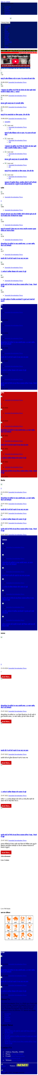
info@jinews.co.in (17, 1056)
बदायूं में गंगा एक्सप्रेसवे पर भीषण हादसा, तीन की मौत (15, 114)
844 (10, 178)
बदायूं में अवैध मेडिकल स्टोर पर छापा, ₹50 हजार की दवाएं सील (18, 78)
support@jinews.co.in (12, 1058)
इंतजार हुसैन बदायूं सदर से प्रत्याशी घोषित (12, 103)
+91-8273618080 (17, 1054)
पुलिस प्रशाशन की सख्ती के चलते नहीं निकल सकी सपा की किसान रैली (20, 1031)
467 (10, 167)
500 (10, 142)
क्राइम (6, 37)
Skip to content (5, 1)
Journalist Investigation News (17, 82)
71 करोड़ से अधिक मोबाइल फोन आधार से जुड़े (13, 271)
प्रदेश (6, 28)
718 (10, 129)
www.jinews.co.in (18, 1060)
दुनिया (6, 31)
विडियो (6, 47)
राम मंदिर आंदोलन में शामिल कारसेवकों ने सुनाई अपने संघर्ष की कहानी (21, 1036)
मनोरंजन (7, 33)
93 (9, 155)
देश (5, 30)
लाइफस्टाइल (8, 42)
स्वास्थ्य (7, 35)
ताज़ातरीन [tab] (7, 122)
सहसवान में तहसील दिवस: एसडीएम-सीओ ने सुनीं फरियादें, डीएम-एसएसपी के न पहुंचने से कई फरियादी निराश (21, 183)
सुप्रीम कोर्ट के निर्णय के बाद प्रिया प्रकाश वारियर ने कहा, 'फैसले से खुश (21, 1041)
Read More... (6, 677)
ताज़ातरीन (7, 26)
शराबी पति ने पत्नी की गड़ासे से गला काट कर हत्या (14, 258)
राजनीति (7, 40)
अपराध (6, 44)
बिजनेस (7, 38)
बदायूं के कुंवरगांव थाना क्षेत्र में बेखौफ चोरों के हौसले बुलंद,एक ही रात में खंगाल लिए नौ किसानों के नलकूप (18, 214)
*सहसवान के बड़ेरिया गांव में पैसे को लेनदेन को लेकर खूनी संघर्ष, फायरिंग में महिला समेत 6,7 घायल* (18, 91)
